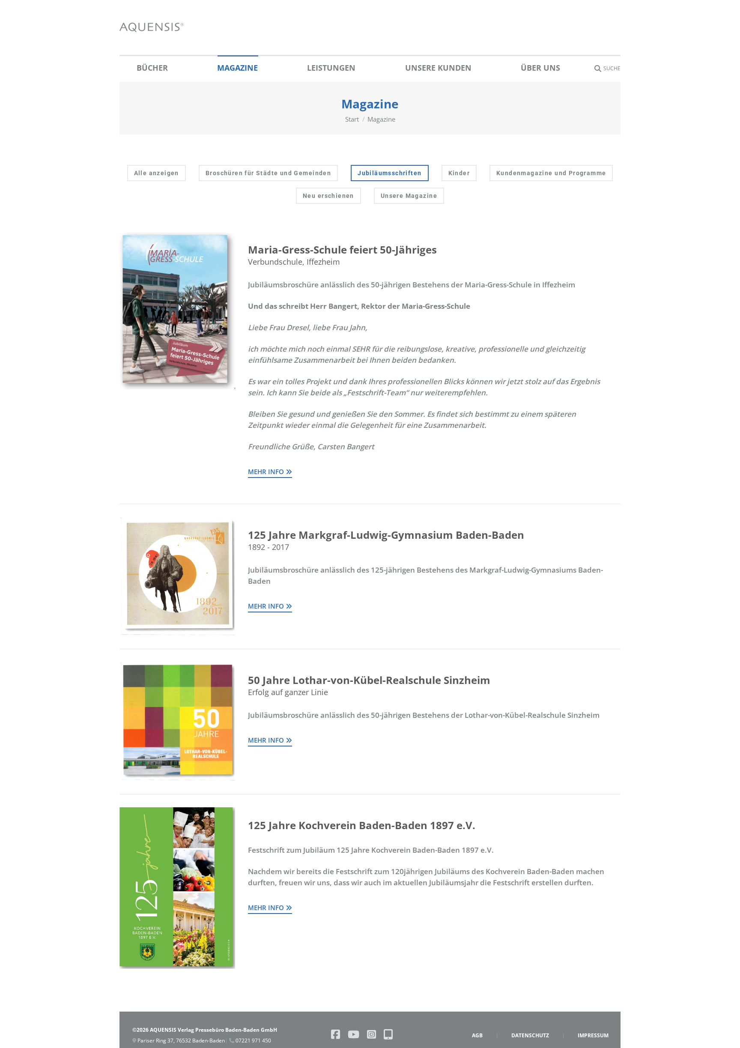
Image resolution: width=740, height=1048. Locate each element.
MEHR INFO (267, 471)
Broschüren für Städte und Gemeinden (268, 173)
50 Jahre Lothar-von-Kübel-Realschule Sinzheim (369, 680)
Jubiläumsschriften (389, 173)
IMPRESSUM (593, 1035)
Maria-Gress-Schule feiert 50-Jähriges (342, 249)
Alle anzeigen (156, 173)
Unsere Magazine (409, 195)
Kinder (459, 173)
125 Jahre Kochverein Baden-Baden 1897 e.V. (361, 825)
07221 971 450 (252, 1040)
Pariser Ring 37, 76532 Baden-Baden (180, 1040)
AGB (477, 1035)
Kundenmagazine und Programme (551, 173)
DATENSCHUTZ (530, 1035)
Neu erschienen (328, 195)
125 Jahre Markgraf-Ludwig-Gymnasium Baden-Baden (386, 535)
